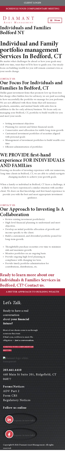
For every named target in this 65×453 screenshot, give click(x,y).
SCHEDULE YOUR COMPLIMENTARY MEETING (32, 9)
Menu (57, 20)
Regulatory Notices (16, 400)
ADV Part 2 (11, 391)
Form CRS (10, 395)
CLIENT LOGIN (32, 3)
